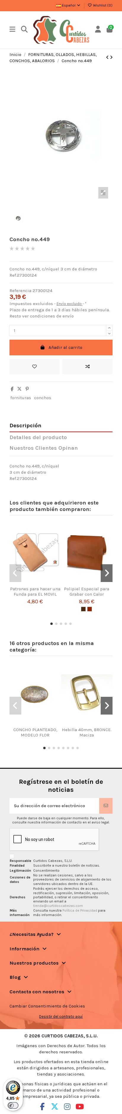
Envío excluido (70, 304)
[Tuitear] (19, 389)
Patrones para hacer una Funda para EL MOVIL (35, 591)
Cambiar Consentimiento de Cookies (47, 1006)
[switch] (13, 1105)
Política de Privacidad (80, 910)
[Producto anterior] (108, 57)
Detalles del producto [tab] (38, 437)
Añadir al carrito (65, 347)
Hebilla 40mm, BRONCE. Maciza (87, 732)
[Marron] (83, 609)
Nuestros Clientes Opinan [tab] (43, 448)
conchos (42, 397)
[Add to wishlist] (34, 367)
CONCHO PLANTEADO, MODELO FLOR (35, 732)
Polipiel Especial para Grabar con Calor (86, 591)
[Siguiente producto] (111, 57)
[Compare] (33, 584)
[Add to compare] (87, 367)
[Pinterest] (27, 389)
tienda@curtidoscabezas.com (58, 906)
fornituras (20, 397)
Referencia (20, 290)
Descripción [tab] (25, 426)
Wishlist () (102, 5)
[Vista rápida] (42, 584)
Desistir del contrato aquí (61, 1016)
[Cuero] (89, 609)
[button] (51, 624)
